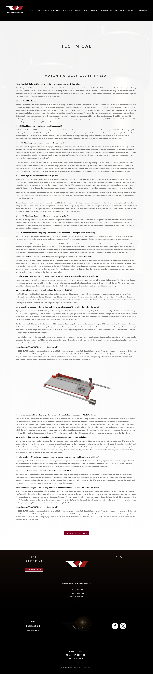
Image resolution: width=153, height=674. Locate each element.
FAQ (39, 10)
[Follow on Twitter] (123, 626)
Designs (67, 10)
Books (78, 10)
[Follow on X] (121, 557)
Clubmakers (141, 10)
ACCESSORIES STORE (124, 10)
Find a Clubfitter (51, 10)
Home (32, 10)
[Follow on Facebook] (116, 557)
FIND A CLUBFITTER (76, 533)
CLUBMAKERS (34, 569)
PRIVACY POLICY (76, 589)
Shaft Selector (91, 10)
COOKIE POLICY (76, 596)
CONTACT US (34, 561)
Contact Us (107, 10)
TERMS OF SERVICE (76, 593)
